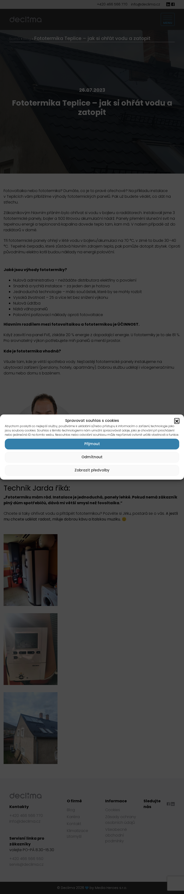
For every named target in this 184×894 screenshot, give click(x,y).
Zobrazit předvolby (92, 470)
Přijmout (92, 443)
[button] (176, 421)
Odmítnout (92, 456)
